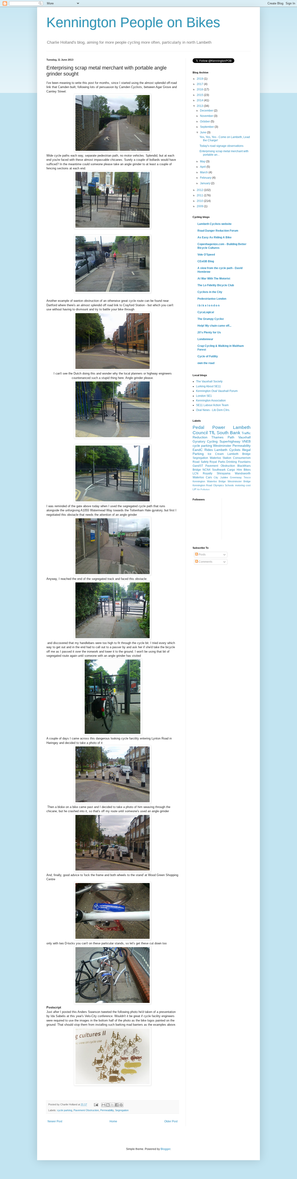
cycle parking (64, 1110)
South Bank (228, 432)
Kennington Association (211, 400)
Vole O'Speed (206, 254)
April (203, 166)
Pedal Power (209, 427)
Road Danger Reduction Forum (217, 230)
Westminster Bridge (239, 481)
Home (113, 1121)
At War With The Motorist (213, 278)
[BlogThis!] (108, 1105)
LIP (194, 489)
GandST (198, 465)
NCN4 (206, 469)
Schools (229, 485)
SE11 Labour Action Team (212, 405)
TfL (212, 432)
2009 (200, 206)
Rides (208, 450)
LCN (195, 473)
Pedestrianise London (211, 298)
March (204, 172)
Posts (202, 554)
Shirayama (223, 473)
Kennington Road (202, 485)
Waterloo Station (221, 458)
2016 (200, 89)
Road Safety (201, 461)
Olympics (218, 485)
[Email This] (103, 1105)
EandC (198, 450)
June (203, 132)
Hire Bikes (244, 469)
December (207, 110)
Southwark (219, 469)
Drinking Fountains (238, 461)
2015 (200, 95)
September (207, 126)
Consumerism (242, 458)
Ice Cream (216, 454)
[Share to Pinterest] (121, 1105)
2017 (200, 84)
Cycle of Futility (207, 356)
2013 (200, 106)
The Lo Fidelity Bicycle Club (215, 285)
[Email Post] (96, 1104)
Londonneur (205, 339)
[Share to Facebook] (116, 1105)
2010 (200, 201)
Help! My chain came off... (214, 325)
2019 (200, 78)
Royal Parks (217, 461)
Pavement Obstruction (86, 1110)
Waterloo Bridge (216, 481)
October (205, 121)
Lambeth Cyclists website (214, 224)
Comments (205, 561)
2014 (200, 100)
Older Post (171, 1121)
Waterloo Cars (202, 477)
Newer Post (55, 1121)
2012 (200, 190)
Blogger (165, 1149)
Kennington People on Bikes (133, 22)
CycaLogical (205, 312)
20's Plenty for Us (209, 332)
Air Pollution (203, 489)
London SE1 (204, 395)
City (216, 477)
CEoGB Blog (205, 261)
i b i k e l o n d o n (208, 305)
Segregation (122, 1110)
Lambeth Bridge (239, 454)
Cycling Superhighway (223, 441)
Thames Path (222, 437)
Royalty (207, 473)
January (205, 183)
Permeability (107, 1110)
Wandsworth (243, 473)
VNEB (246, 441)
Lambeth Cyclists (227, 450)
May (203, 161)
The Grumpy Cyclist (210, 319)
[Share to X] (112, 1105)
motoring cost (243, 485)
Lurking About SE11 (208, 386)
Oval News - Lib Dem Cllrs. (213, 410)
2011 (200, 195)
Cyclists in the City (209, 292)
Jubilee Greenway (231, 477)
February (206, 177)
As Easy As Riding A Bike (214, 237)
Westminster (222, 445)
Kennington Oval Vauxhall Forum (217, 391)
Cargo (231, 469)
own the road (205, 363)
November (207, 116)
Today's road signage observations (221, 146)
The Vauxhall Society (209, 381)
